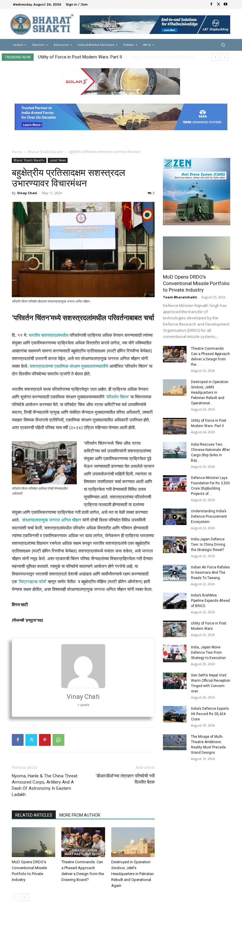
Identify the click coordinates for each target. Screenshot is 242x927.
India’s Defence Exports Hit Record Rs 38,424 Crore (210, 714)
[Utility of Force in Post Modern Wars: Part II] (175, 426)
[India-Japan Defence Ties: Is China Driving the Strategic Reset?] (175, 545)
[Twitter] (218, 4)
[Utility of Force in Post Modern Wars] (175, 629)
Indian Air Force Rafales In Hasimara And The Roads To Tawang (210, 572)
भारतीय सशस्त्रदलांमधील (48, 335)
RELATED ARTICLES (33, 815)
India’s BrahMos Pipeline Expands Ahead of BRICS (210, 600)
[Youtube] (225, 4)
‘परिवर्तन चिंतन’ (116, 397)
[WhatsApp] (58, 740)
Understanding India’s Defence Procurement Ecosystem (209, 516)
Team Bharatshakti (180, 297)
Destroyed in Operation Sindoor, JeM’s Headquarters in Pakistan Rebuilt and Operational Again (132, 874)
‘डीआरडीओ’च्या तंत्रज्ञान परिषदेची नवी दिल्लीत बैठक (125, 779)
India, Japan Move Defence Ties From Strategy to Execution (208, 652)
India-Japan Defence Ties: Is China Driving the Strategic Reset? (208, 544)
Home (17, 151)
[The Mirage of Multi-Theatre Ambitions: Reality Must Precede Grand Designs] (175, 742)
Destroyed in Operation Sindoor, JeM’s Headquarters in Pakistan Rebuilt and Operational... (209, 392)
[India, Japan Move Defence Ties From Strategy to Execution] (175, 653)
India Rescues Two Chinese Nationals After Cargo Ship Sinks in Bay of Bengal (113, 57)
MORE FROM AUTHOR (79, 815)
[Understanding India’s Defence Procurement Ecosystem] (175, 517)
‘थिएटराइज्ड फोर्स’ (32, 581)
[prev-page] (15, 897)
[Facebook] (211, 4)
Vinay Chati (27, 193)
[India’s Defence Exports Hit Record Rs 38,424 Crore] (175, 714)
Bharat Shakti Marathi (45, 151)
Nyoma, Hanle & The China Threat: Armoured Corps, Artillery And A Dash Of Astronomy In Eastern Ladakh (45, 785)
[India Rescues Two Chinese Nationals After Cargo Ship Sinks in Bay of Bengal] (175, 450)
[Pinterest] (45, 740)
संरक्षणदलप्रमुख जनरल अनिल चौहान (51, 520)
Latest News (58, 160)
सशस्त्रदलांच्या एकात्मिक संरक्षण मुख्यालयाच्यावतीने (69, 366)
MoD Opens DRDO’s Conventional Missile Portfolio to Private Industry (196, 283)
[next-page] (25, 897)
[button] (223, 45)
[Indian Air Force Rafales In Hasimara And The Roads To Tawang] (175, 573)
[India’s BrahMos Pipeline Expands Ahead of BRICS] (175, 601)
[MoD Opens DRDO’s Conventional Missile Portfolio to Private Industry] (33, 842)
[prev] (215, 57)
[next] (224, 57)
